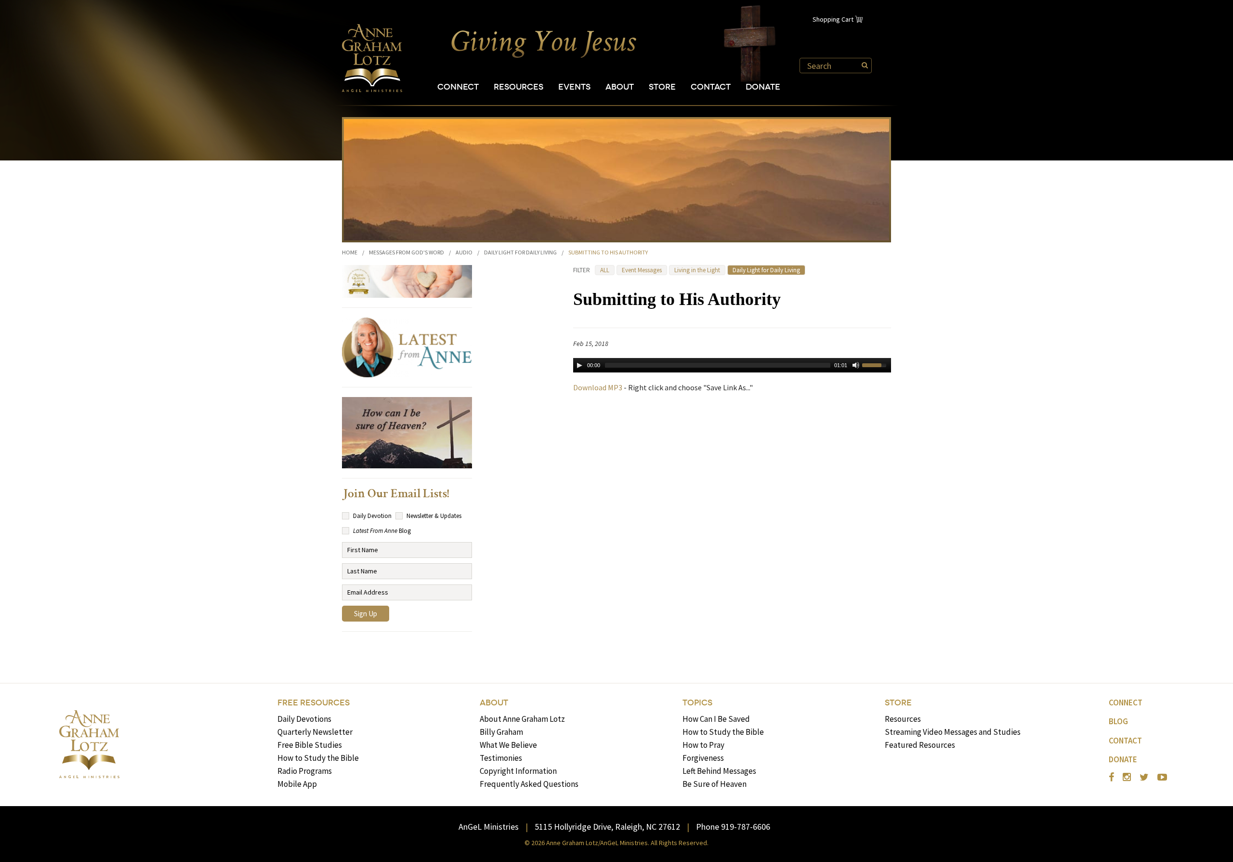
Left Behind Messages (719, 771)
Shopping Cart (833, 19)
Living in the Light (697, 270)
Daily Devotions (304, 719)
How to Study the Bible (318, 758)
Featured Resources (920, 745)
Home (349, 252)
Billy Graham (501, 732)
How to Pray (703, 745)
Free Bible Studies (309, 745)
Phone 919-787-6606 (733, 826)
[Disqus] (732, 523)
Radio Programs (304, 771)
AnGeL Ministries (489, 826)
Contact (711, 87)
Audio (464, 252)
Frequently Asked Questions (529, 784)
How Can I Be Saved (716, 719)
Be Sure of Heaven (714, 784)
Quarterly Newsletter (315, 732)
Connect (458, 87)
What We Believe (508, 745)
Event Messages (642, 270)
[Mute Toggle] (856, 365)
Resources (518, 87)
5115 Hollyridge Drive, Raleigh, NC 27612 (607, 826)
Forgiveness (703, 758)
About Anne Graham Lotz (522, 719)
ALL (604, 270)
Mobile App (297, 784)
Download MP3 (597, 387)
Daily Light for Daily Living (520, 252)
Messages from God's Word (406, 252)
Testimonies (501, 758)
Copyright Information (518, 771)
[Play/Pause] (579, 365)
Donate (763, 87)
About (619, 87)
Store (662, 87)
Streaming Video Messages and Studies (953, 732)
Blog (1118, 721)
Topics (697, 703)
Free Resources (313, 703)
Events (574, 87)
